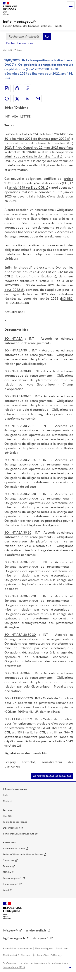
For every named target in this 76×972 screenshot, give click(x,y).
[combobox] (24, 36)
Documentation (11, 827)
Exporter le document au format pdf (7, 88)
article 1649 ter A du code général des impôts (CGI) (38, 180)
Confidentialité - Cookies (16, 955)
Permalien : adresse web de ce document (27, 88)
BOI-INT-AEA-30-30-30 (20, 634)
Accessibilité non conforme (18, 948)
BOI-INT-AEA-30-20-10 (19, 426)
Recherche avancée (19, 43)
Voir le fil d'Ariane (12, 50)
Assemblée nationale (14, 848)
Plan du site (62, 948)
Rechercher (47, 36)
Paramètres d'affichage (49, 955)
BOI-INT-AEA (13, 338)
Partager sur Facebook (7, 98)
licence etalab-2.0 (12, 967)
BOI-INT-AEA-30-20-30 (20, 494)
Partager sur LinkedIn (27, 98)
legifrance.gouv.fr (14, 938)
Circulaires (8, 860)
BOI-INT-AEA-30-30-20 (20, 596)
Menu (71, 5)
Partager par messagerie (38, 98)
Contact (7, 801)
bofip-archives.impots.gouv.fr (18, 833)
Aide (5, 795)
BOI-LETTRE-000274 (18, 719)
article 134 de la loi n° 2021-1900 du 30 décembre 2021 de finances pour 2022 (38, 136)
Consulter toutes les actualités (52, 776)
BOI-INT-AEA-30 (15, 350)
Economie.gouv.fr (12, 878)
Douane (7, 866)
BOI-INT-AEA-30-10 (17, 371)
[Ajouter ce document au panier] (17, 88)
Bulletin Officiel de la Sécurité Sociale (23, 854)
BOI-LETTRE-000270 (18, 698)
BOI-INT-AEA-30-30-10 (19, 562)
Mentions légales (44, 948)
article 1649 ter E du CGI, (26, 187)
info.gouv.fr (10, 931)
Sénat (6, 890)
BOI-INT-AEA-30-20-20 (20, 460)
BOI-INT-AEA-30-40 (18, 673)
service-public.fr (36, 931)
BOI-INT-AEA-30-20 (18, 396)
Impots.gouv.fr (10, 884)
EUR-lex (7, 872)
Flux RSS (7, 816)
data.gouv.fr (41, 938)
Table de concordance (15, 822)
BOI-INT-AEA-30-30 (17, 532)
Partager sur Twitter (17, 98)
